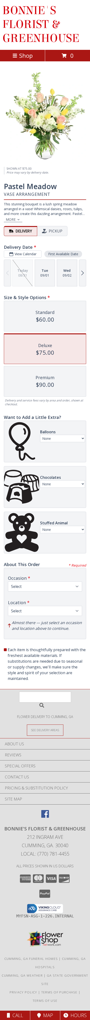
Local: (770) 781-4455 (45, 854)
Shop (26, 55)
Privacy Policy (23, 992)
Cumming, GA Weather (22, 975)
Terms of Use (45, 1000)
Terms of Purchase (59, 992)
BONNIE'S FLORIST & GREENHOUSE (40, 24)
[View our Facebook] (45, 816)
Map (47, 1015)
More (11, 219)
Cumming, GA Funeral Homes (31, 958)
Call (16, 1015)
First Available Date (63, 254)
